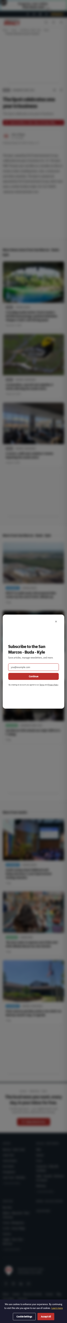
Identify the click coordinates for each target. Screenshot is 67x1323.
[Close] (56, 621)
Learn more (57, 1308)
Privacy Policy (53, 685)
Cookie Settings (24, 1316)
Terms (42, 685)
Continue (33, 676)
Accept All (46, 1316)
